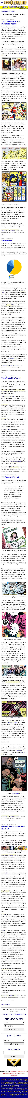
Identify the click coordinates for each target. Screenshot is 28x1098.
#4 (15, 717)
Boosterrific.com (5, 11)
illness (18, 232)
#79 (15, 793)
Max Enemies (6, 240)
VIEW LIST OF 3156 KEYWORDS (14, 1014)
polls (11, 370)
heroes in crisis (10, 368)
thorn (3, 821)
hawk (14, 232)
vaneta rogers (21, 370)
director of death (9, 469)
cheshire (3, 232)
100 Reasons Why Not (10, 477)
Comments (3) (5, 230)
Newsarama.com (12, 358)
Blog (13, 11)
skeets (15, 370)
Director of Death (12, 722)
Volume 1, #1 (13, 682)
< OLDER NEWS (5, 1004)
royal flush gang (11, 471)
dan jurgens (9, 232)
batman (3, 368)
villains (3, 235)
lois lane (21, 818)
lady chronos (8, 997)
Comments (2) (5, 816)
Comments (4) (5, 365)
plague (22, 232)
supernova (19, 471)
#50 (9, 305)
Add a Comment (14, 230)
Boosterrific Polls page (16, 461)
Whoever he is (12, 855)
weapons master (10, 1000)
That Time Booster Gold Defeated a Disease (10, 22)
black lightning (5, 818)
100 (24, 816)
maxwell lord (17, 368)
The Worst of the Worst (10, 378)
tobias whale (8, 821)
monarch (14, 997)
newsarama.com (5, 370)
